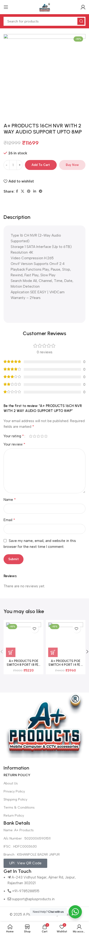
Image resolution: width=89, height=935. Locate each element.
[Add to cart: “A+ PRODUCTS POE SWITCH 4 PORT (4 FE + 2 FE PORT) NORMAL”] (53, 652)
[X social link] (22, 191)
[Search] (80, 21)
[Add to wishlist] (34, 629)
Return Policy (14, 816)
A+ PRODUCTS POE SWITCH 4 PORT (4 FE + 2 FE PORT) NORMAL (65, 664)
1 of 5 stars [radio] (31, 436)
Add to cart (41, 165)
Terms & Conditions (19, 807)
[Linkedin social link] (34, 191)
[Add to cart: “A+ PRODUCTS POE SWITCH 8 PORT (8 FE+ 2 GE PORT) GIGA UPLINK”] (10, 652)
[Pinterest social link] (29, 191)
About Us (11, 783)
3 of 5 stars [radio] (38, 436)
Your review (14, 444)
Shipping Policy (15, 799)
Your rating (14, 436)
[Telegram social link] (40, 191)
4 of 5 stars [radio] (42, 436)
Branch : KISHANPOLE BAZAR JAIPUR (32, 855)
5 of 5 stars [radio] (46, 436)
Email (9, 520)
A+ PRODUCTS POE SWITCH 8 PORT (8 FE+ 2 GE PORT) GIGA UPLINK (23, 666)
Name (10, 499)
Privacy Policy (14, 791)
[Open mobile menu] (6, 7)
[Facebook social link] (16, 191)
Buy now (72, 165)
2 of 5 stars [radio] (34, 436)
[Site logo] (45, 7)
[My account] (83, 7)
